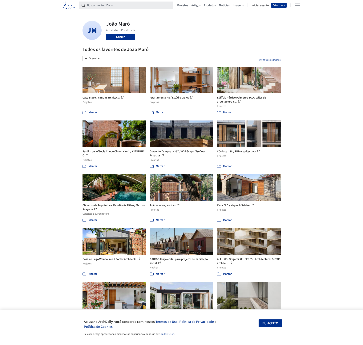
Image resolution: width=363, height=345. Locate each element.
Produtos (210, 5)
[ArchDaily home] (69, 5)
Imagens (238, 5)
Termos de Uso (166, 321)
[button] (92, 58)
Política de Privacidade (196, 321)
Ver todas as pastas (270, 59)
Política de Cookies (98, 326)
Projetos (182, 5)
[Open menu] (297, 5)
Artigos (196, 5)
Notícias (224, 5)
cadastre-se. (168, 334)
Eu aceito (270, 323)
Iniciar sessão (260, 5)
